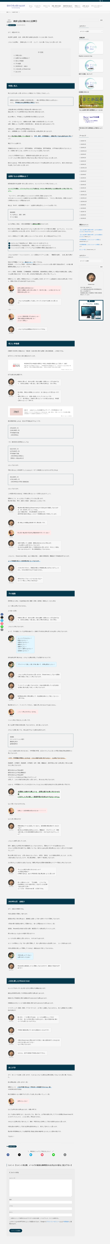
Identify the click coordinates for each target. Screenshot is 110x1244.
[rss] (100, 1)
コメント (12, 1178)
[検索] (102, 1)
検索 (101, 20)
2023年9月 (83, 204)
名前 (10, 1199)
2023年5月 (83, 218)
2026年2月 (83, 147)
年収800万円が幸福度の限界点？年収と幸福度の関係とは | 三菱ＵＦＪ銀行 (45, 363)
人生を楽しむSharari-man (23, 69)
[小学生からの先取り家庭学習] (16, 6)
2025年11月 (83, 151)
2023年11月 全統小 (22, 66)
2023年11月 (83, 198)
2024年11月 (83, 171)
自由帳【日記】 (12, 25)
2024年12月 (84, 167)
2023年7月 (83, 211)
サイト (11, 1212)
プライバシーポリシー (52, 1221)
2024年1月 (83, 191)
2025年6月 (83, 154)
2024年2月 (83, 188)
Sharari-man (88, 231)
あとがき (18, 71)
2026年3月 (83, 144)
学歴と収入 (19, 55)
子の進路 (18, 63)
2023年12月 (84, 194)
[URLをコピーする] (65, 1154)
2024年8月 (83, 174)
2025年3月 (83, 161)
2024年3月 (83, 184)
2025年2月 (83, 164)
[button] (8, 1154)
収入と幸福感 (19, 61)
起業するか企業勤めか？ (23, 58)
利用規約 (66, 1221)
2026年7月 (83, 141)
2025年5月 (83, 157)
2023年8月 (83, 208)
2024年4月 (83, 181)
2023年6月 (83, 215)
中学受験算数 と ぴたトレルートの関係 (89, 239)
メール (11, 1206)
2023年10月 (84, 201)
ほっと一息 (82, 249)
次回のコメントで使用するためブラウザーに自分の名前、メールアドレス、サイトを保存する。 (35, 1218)
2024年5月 (83, 178)
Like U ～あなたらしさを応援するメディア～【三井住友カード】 (43, 410)
